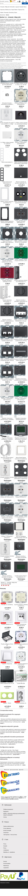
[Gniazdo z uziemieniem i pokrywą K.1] (7, 529)
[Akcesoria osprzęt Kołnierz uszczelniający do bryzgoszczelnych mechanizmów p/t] (7, 450)
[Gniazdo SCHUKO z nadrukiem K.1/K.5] (7, 273)
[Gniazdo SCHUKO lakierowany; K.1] (21, 214)
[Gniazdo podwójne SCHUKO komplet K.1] (7, 470)
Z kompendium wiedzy (6, 710)
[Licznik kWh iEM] (21, 676)
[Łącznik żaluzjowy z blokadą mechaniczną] (21, 597)
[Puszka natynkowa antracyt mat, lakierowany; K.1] (21, 273)
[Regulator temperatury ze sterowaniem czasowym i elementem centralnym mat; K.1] (21, 430)
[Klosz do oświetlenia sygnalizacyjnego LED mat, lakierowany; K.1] (21, 529)
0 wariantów (7, 462)
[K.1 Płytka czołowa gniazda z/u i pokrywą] (7, 135)
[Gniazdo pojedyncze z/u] (7, 617)
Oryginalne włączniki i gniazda (9, 726)
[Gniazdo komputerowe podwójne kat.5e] (21, 617)
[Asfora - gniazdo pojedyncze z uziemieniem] (21, 656)
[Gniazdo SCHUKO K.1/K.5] (21, 253)
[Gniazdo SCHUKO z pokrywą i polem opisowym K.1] (21, 352)
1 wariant (21, 87)
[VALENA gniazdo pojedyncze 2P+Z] (21, 636)
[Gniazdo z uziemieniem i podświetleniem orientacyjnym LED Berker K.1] (21, 135)
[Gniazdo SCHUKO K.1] (21, 489)
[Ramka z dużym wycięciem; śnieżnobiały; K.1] (7, 194)
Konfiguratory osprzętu (7, 747)
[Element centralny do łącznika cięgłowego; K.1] (21, 174)
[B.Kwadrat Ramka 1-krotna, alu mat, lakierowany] (7, 76)
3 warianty (21, 265)
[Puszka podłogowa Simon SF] (7, 636)
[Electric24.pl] (12, 1)
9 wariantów (7, 166)
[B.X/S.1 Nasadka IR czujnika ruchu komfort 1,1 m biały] (7, 115)
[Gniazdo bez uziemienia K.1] (7, 489)
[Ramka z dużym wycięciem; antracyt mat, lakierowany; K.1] (7, 214)
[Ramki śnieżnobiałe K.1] (7, 155)
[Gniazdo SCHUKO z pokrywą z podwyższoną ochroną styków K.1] (21, 332)
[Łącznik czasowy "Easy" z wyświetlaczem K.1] (21, 568)
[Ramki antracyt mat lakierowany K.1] (7, 174)
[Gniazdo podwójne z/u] (21, 695)
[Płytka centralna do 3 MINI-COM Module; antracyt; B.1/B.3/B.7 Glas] (21, 312)
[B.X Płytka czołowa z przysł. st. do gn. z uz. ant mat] (21, 76)
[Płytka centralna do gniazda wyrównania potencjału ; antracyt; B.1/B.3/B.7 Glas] (21, 194)
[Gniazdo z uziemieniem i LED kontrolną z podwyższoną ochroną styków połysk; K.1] (21, 391)
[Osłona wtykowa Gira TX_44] (7, 676)
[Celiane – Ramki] (7, 695)
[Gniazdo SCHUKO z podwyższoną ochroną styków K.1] (7, 253)
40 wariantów (7, 648)
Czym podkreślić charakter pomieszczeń (12, 737)
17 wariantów (21, 688)
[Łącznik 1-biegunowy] (7, 656)
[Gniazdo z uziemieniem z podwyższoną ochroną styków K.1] (7, 509)
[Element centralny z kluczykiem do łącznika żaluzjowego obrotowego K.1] (21, 548)
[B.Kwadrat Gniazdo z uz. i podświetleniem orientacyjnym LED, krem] (21, 95)
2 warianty (21, 127)
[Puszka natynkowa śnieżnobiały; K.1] (7, 292)
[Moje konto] (22, 1)
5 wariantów (7, 87)
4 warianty (7, 707)
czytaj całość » (12, 744)
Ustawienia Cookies (4, 882)
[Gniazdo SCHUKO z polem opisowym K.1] (21, 509)
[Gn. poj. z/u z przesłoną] (7, 597)
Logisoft (6, 796)
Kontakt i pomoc (4, 1)
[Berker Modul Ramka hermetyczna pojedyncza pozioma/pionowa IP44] (21, 450)
